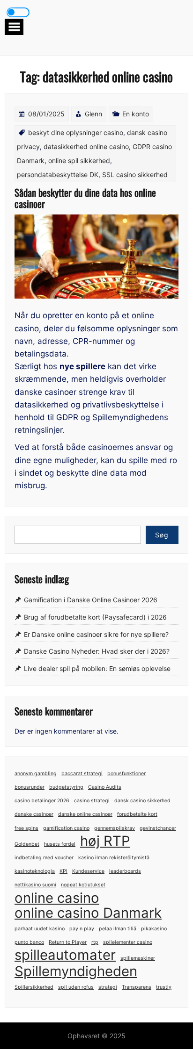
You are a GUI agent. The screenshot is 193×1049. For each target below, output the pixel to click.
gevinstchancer (158, 828)
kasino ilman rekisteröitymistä (113, 858)
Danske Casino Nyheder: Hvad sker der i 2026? (97, 652)
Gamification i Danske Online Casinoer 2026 (90, 600)
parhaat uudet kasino (40, 929)
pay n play (81, 929)
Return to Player (68, 942)
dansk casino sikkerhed (142, 801)
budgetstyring (66, 787)
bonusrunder (30, 787)
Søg (162, 535)
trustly (163, 987)
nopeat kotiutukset (83, 885)
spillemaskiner (137, 958)
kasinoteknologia (35, 871)
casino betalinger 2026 (42, 801)
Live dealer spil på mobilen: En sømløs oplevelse (97, 668)
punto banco (29, 942)
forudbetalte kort (137, 814)
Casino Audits (104, 787)
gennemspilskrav (114, 828)
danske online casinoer (85, 814)
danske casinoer (34, 814)
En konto (135, 114)
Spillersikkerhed (34, 987)
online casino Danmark (88, 912)
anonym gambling (36, 774)
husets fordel (59, 844)
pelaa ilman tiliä (117, 929)
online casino (57, 898)
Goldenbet (27, 844)
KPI (63, 871)
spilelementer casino (127, 942)
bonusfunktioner (126, 774)
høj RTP (105, 841)
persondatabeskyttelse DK (57, 174)
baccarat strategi (82, 774)
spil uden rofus (76, 987)
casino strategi (92, 801)
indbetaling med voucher (44, 858)
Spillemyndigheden (76, 971)
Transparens (136, 987)
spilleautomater (65, 955)
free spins (26, 828)
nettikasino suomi (35, 885)
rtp (94, 942)
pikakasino (154, 929)
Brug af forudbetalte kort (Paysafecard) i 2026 (95, 617)
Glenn (93, 114)
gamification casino (66, 828)
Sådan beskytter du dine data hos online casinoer (85, 198)
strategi (107, 987)
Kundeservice (88, 871)
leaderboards (125, 871)
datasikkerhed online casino (86, 146)
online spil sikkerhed (79, 160)
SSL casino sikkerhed (135, 174)
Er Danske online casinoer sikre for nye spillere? (96, 634)
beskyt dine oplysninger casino (75, 132)
